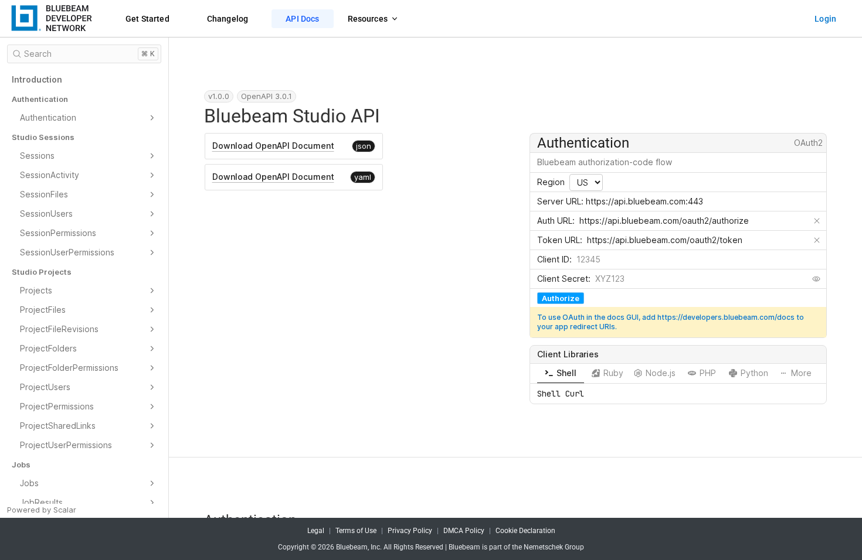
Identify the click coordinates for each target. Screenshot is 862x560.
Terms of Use (355, 531)
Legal (315, 531)
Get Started (147, 18)
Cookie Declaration (525, 531)
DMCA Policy (463, 531)
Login (825, 18)
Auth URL (554, 221)
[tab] (560, 373)
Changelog (227, 18)
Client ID (553, 259)
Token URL (558, 240)
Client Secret (562, 279)
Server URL (559, 201)
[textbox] (691, 220)
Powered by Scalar (41, 509)
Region (551, 182)
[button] (46, 18)
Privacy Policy (410, 531)
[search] (84, 54)
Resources (368, 18)
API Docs (302, 18)
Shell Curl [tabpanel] (560, 393)
